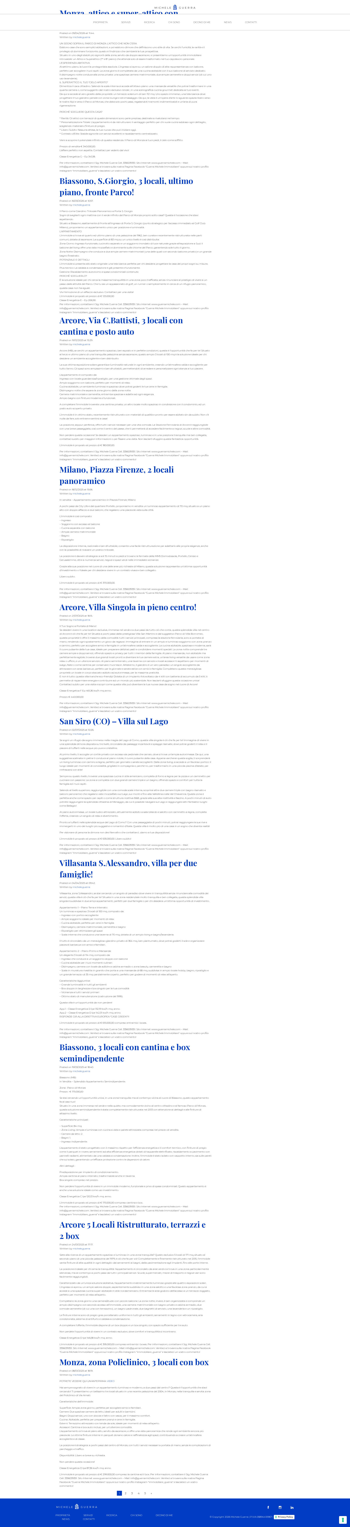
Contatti (251, 22)
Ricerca (149, 22)
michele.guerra (81, 37)
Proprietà (100, 22)
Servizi (125, 22)
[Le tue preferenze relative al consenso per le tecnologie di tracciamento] (343, 1520)
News (228, 22)
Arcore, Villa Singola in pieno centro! (128, 606)
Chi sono (174, 22)
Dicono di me (201, 22)
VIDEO (110, 1381)
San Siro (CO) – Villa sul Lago (114, 721)
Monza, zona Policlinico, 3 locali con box (134, 1361)
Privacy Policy (285, 1516)
